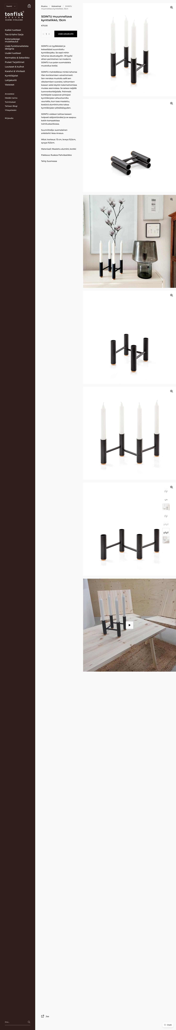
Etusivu (44, 6)
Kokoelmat (56, 6)
